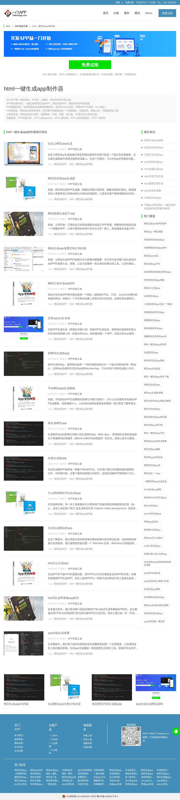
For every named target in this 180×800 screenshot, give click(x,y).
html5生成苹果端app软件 (63, 597)
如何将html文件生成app (155, 497)
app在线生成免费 (58, 632)
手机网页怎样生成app (72, 780)
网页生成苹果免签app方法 (42, 776)
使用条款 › (19, 739)
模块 (137, 13)
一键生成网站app (102, 773)
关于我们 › (19, 735)
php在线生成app (70, 783)
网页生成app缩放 (152, 449)
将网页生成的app (152, 384)
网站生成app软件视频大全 (121, 769)
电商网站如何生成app (154, 312)
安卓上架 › (88, 739)
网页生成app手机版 (23, 780)
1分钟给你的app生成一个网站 (158, 304)
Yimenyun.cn (162, 733)
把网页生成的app (58, 353)
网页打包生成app (152, 408)
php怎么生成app (58, 563)
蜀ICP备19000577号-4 (107, 796)
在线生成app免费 (133, 783)
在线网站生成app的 (71, 769)
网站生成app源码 (153, 140)
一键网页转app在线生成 (155, 481)
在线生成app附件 (38, 783)
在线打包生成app (153, 154)
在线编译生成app (102, 783)
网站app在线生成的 (39, 769)
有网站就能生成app (103, 769)
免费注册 (129, 2)
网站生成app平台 (152, 263)
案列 (126, 13)
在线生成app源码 (152, 589)
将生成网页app (57, 423)
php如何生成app (153, 161)
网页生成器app (164, 776)
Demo (148, 13)
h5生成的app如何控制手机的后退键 (157, 563)
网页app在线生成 (152, 368)
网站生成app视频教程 (151, 769)
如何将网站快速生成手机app (157, 271)
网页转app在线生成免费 (155, 441)
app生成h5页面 (164, 780)
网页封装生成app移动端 (155, 416)
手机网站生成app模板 (154, 279)
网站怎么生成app (152, 287)
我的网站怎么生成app (40, 773)
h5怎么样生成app (152, 545)
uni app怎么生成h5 (150, 780)
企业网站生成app (133, 769)
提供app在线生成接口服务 (156, 605)
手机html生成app (117, 780)
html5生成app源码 (152, 489)
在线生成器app (57, 458)
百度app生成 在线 (59, 318)
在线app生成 (115, 783)
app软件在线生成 (152, 572)
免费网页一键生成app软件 (90, 776)
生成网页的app (151, 352)
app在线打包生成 (153, 176)
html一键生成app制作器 (43, 26)
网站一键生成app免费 (56, 773)
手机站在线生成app (153, 613)
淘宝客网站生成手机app (89, 773)
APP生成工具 (74, 149)
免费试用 (167, 13)
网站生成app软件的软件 (155, 223)
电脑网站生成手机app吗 (155, 336)
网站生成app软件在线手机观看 (60, 769)
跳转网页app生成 (22, 776)
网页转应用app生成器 (61, 178)
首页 (105, 13)
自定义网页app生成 (60, 143)
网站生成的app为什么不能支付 (139, 773)
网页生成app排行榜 (153, 424)
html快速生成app (153, 169)
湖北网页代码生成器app (107, 703)
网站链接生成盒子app (61, 213)
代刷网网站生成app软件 (155, 247)
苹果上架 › (88, 735)
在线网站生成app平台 (167, 769)
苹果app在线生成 (149, 783)
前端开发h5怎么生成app (155, 553)
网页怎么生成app (54, 776)
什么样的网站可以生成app (64, 493)
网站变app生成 (151, 255)
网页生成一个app (152, 473)
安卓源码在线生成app (154, 597)
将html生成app (151, 505)
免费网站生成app (152, 320)
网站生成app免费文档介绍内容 (67, 248)
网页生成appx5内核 (16, 703)
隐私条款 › (19, 742)
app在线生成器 (152, 190)
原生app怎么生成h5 (153, 537)
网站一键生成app (70, 773)
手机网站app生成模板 (61, 388)
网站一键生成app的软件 (155, 344)
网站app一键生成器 (153, 231)
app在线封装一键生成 (154, 621)
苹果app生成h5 (151, 521)
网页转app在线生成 (153, 457)
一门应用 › (54, 739)
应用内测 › (88, 747)
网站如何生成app (153, 147)
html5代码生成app (152, 513)
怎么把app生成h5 (133, 780)
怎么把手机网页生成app (120, 776)
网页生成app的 (69, 776)
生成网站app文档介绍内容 (64, 703)
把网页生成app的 (152, 465)
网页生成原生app (38, 780)
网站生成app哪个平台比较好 (27, 769)
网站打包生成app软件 (61, 283)
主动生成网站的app (60, 528)
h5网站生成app (152, 197)
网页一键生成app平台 (154, 432)
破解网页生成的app (103, 780)
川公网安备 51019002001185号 (81, 796)
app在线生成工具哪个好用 (156, 580)
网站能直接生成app (153, 328)
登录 (118, 2)
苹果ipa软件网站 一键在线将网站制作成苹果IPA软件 (159, 206)
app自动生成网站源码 (149, 703)
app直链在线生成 (153, 183)
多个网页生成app (133, 776)
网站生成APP (60, 164)
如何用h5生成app (152, 529)
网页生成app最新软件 (167, 773)
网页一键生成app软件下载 (156, 376)
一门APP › (54, 735)
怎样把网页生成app (150, 776)
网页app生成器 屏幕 (153, 392)
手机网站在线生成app (154, 239)
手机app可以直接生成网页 (106, 776)
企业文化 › (19, 746)
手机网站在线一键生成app (121, 773)
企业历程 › (19, 750)
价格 (116, 13)
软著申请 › (88, 743)
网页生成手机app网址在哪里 (157, 400)
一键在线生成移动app (56, 783)
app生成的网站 (85, 769)
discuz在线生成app (166, 783)
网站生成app (147, 773)
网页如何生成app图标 (154, 360)
